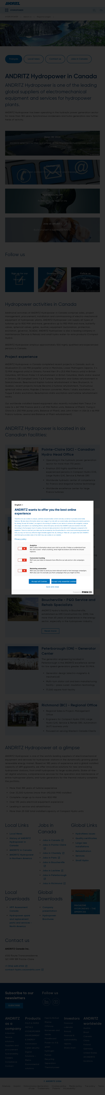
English (18, 505)
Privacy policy (20, 539)
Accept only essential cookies (63, 581)
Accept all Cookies (39, 581)
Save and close (52, 587)
